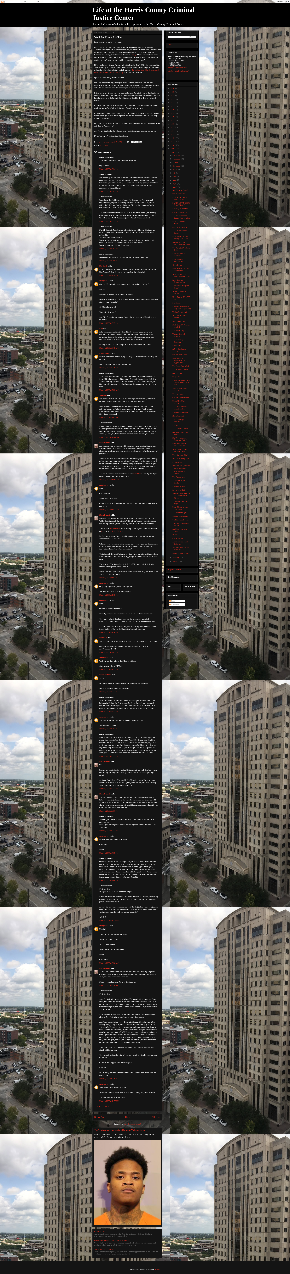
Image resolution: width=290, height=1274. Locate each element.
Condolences (177, 265)
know (103, 531)
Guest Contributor (178, 194)
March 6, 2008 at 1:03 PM (108, 578)
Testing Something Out (180, 312)
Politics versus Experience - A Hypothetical (178, 360)
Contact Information (179, 212)
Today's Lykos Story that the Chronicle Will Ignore (181, 495)
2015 (173, 127)
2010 (173, 145)
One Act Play (177, 373)
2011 (173, 142)
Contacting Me (177, 538)
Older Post (156, 1117)
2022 (173, 103)
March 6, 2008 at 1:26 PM (108, 632)
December (177, 155)
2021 (173, 106)
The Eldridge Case (179, 477)
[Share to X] (137, 142)
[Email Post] (128, 142)
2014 (173, 131)
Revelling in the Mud (180, 209)
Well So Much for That (180, 520)
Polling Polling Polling (180, 553)
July (174, 173)
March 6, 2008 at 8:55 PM (108, 853)
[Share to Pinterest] (141, 142)
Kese (101, 328)
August (175, 169)
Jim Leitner (104, 145)
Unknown (103, 638)
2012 (173, 138)
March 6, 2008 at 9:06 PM (108, 880)
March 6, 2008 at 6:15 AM (108, 348)
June (174, 177)
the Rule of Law (115, 531)
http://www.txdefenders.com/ (178, 71)
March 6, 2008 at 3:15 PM (108, 669)
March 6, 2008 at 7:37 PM (108, 692)
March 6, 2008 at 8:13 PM (108, 756)
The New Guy (177, 394)
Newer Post (99, 1117)
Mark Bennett (104, 442)
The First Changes (179, 330)
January (176, 561)
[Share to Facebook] (139, 142)
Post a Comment (103, 1106)
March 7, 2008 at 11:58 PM (109, 1101)
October (176, 162)
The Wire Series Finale (180, 455)
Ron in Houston (105, 353)
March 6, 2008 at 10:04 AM (109, 437)
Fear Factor (176, 303)
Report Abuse (174, 569)
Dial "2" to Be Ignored (180, 459)
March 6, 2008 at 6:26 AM (108, 368)
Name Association (178, 416)
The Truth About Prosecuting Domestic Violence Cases (119, 1130)
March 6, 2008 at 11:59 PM (109, 920)
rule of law (137, 474)
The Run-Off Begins (179, 513)
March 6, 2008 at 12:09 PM (109, 480)
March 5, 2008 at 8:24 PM (108, 169)
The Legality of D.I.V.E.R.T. (104, 1249)
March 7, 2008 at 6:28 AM (108, 963)
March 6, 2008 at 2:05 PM (108, 652)
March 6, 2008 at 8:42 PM (108, 831)
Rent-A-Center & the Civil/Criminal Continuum (111, 1240)
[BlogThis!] (134, 142)
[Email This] (132, 142)
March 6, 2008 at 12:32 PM (109, 510)
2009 (173, 149)
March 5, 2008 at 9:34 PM (108, 275)
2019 (173, 113)
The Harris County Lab (180, 366)
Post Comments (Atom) (132, 1124)
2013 (173, 134)
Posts (173, 601)
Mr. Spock (103, 266)
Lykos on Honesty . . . (180, 486)
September (177, 166)
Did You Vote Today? (180, 190)
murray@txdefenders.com (177, 67)
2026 (173, 89)
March (175, 187)
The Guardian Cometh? (180, 429)
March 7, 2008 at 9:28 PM (108, 1079)
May (174, 180)
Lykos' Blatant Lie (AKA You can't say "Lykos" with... (181, 382)
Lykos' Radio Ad (178, 345)
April (175, 184)
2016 (173, 124)
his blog (133, 55)
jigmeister (103, 395)
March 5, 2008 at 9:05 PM (108, 261)
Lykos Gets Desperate (180, 412)
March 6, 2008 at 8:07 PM (108, 729)
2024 (173, 96)
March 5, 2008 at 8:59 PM (108, 221)
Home (127, 1117)
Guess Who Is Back (179, 355)
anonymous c (104, 281)
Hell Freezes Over (178, 321)
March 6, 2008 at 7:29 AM (108, 390)
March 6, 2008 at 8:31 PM (108, 811)
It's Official (176, 425)
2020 (173, 110)
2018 (173, 117)
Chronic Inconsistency (180, 227)
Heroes (175, 535)
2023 (173, 99)
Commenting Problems (180, 397)
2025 (173, 92)
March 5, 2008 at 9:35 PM (108, 323)
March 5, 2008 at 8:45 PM (108, 191)
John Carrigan (177, 462)
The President (115, 529)
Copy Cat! (176, 377)
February (176, 558)
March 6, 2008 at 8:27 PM (108, 789)
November (177, 159)
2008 (173, 152)
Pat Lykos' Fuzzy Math (180, 516)
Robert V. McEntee (179, 490)
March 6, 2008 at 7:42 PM (108, 712)
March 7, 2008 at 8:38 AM (108, 985)
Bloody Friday (99, 1231)
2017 (173, 120)
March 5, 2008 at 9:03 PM (108, 249)
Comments (175, 605)
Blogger (157, 1269)
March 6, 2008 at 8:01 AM (108, 417)
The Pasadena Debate (180, 370)
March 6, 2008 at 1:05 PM (108, 595)
